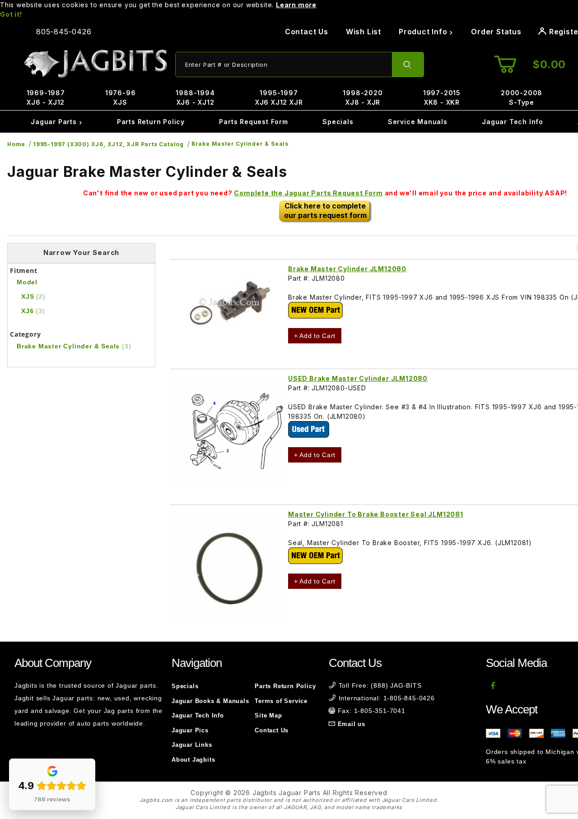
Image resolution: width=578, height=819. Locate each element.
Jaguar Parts (55, 121)
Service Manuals (417, 121)
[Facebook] (493, 685)
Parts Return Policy (151, 121)
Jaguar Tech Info (512, 121)
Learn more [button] (296, 5)
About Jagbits (193, 759)
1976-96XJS (120, 97)
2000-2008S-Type (521, 97)
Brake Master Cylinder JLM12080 (347, 269)
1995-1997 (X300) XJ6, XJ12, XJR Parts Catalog (108, 144)
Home (16, 144)
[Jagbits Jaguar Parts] (95, 64)
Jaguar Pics (190, 730)
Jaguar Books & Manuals (210, 701)
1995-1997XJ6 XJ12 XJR (279, 97)
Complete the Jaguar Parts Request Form (308, 193)
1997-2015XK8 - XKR (442, 97)
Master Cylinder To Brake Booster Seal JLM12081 (375, 514)
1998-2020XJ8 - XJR (362, 97)
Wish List (363, 31)
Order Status (496, 31)
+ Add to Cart (315, 335)
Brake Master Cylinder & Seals (240, 143)
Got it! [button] (11, 14)
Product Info (424, 31)
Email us (351, 724)
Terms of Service (281, 701)
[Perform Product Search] (408, 64)
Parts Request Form (253, 121)
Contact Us (306, 31)
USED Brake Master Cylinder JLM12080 (358, 378)
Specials (337, 121)
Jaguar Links (192, 744)
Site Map (268, 715)
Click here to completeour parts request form (325, 210)
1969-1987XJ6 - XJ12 (46, 97)
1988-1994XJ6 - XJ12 (195, 97)
